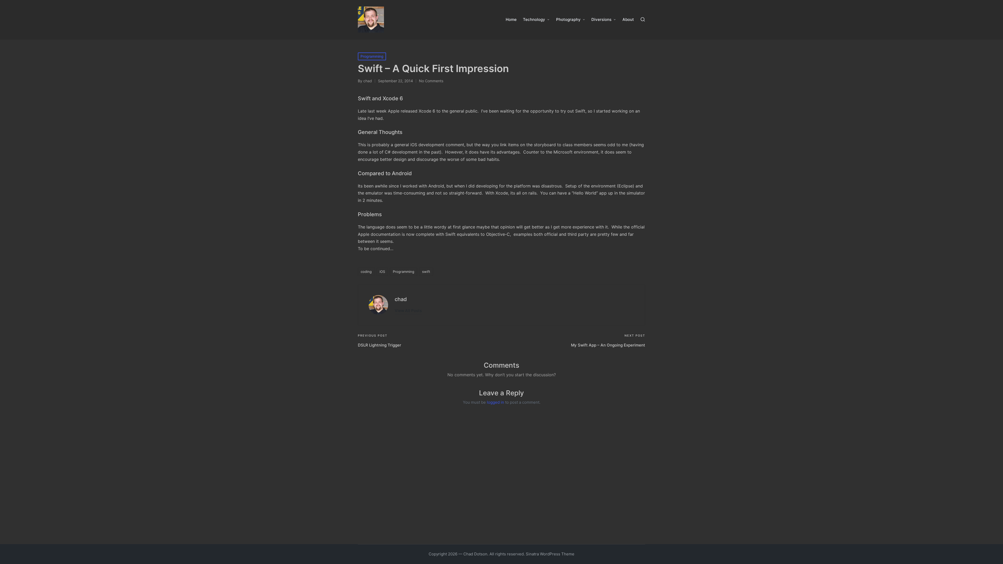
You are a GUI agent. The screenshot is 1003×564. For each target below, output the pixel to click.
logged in (495, 402)
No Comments (431, 81)
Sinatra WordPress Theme (550, 553)
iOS (382, 271)
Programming (371, 56)
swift (426, 271)
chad (401, 299)
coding (366, 271)
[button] (408, 310)
